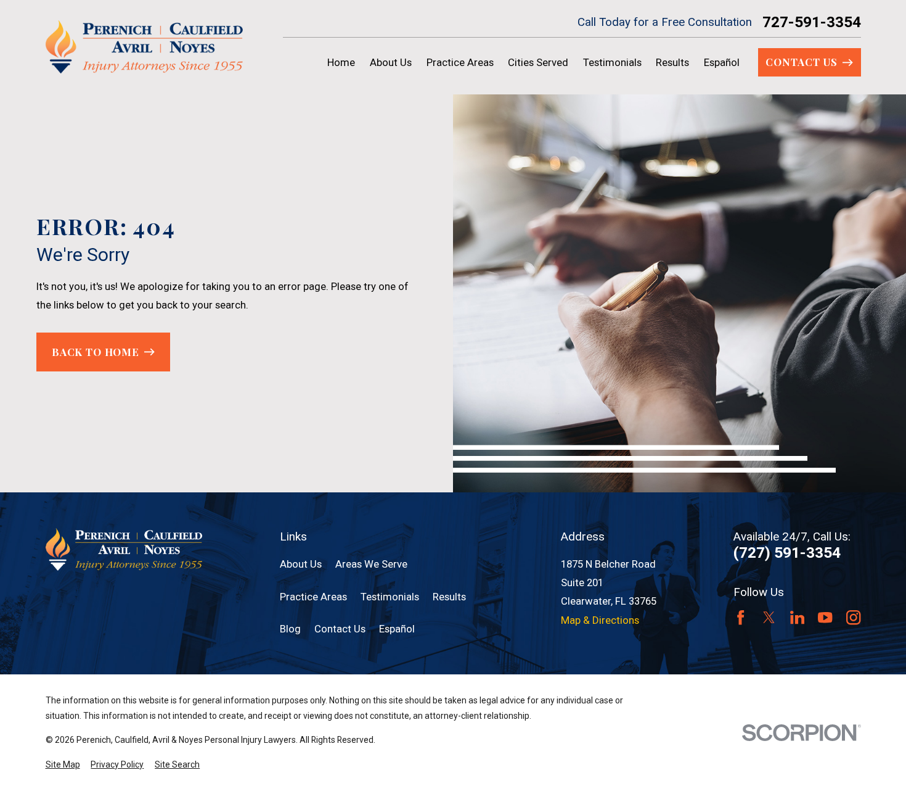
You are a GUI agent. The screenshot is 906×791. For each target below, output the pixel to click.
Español (397, 629)
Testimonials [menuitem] (612, 62)
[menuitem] (63, 764)
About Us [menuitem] (391, 62)
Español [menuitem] (722, 62)
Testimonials (390, 596)
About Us (301, 564)
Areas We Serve (371, 564)
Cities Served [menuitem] (538, 62)
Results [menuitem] (672, 62)
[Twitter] (769, 617)
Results (449, 596)
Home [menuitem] (341, 62)
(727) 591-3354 (787, 552)
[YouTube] (825, 617)
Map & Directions (600, 620)
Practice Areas (313, 596)
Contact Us (339, 629)
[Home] (144, 47)
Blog (290, 629)
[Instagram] (853, 617)
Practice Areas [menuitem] (460, 62)
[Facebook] (740, 617)
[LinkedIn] (797, 617)
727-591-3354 (811, 22)
